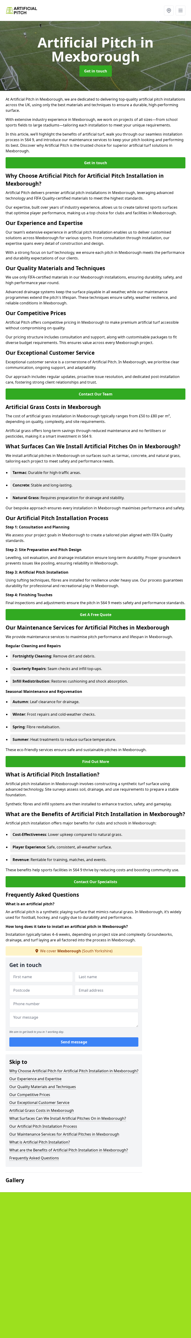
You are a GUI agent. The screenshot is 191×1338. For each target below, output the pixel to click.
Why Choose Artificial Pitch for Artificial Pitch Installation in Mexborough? (73, 1070)
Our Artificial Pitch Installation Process (43, 1126)
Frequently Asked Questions (34, 1158)
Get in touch (95, 71)
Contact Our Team (96, 394)
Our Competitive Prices (29, 1094)
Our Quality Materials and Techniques (42, 1086)
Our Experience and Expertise (35, 1078)
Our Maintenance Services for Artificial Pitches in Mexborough (64, 1134)
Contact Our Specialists (95, 881)
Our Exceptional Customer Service (39, 1102)
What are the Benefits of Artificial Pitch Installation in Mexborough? (68, 1150)
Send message (74, 1042)
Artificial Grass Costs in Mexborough (41, 1110)
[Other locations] (169, 10)
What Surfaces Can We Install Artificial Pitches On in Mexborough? (67, 1118)
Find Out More (95, 761)
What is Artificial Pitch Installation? (39, 1142)
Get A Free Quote (95, 614)
